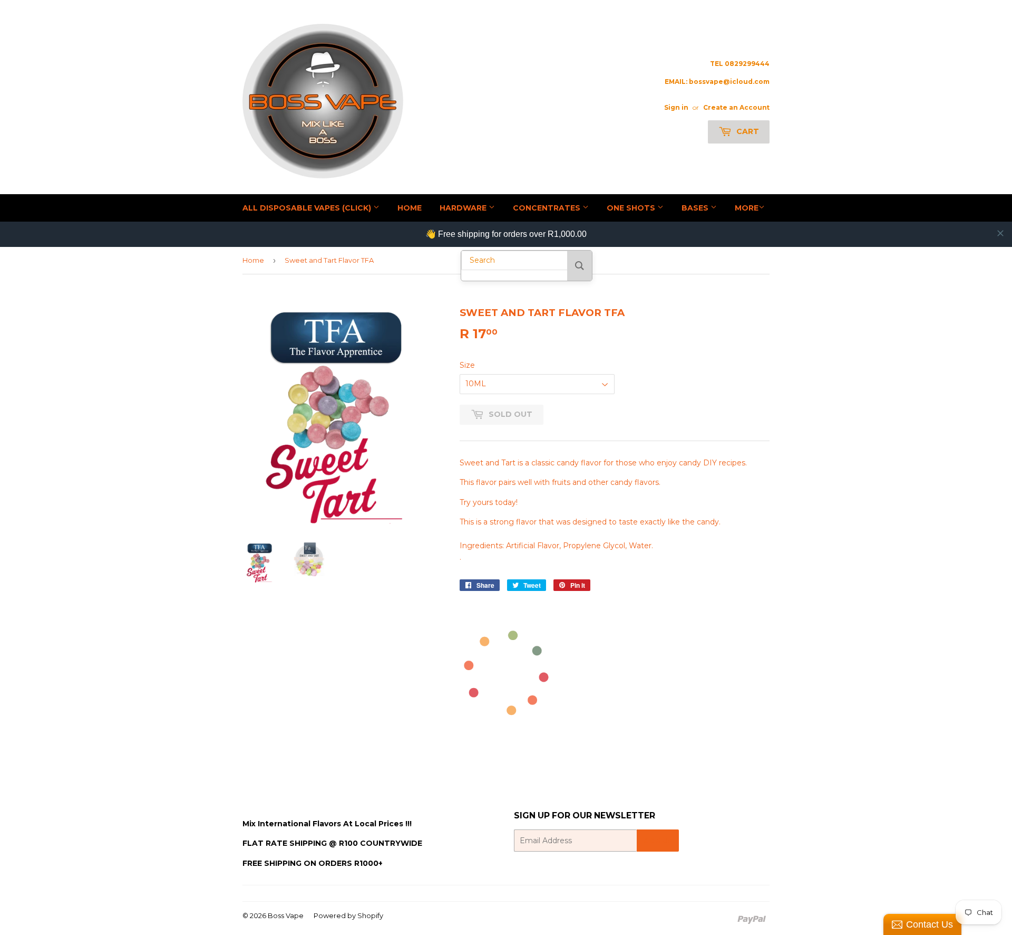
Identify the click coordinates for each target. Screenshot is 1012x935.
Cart (746, 131)
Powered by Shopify (348, 915)
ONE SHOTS (632, 208)
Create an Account (736, 107)
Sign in (676, 107)
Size (467, 365)
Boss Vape (286, 915)
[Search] (579, 266)
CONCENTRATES (547, 208)
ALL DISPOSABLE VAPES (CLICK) (307, 208)
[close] (1000, 233)
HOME (409, 208)
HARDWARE (464, 208)
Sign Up (658, 841)
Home (253, 260)
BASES (696, 208)
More (746, 208)
